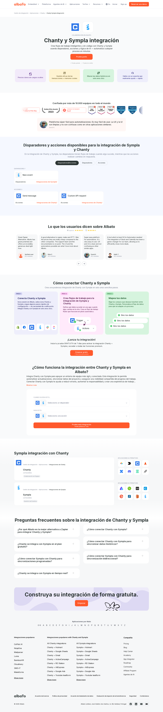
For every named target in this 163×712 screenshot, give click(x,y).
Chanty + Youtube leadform (59, 675)
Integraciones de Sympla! (46, 182)
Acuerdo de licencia (42, 696)
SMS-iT (17, 668)
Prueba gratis (81, 57)
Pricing (126, 644)
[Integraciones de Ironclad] (137, 471)
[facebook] (131, 704)
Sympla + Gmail (83, 655)
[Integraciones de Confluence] (121, 471)
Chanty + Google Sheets (57, 651)
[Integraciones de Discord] (129, 471)
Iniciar (115, 4)
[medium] (146, 704)
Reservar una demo (139, 4)
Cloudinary (18, 664)
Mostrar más (32, 385)
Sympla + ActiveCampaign (87, 659)
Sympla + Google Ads (85, 671)
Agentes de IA (129, 674)
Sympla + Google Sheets (86, 651)
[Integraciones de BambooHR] (129, 488)
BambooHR (19, 660)
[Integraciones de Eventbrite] (121, 496)
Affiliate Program (130, 671)
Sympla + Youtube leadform (88, 675)
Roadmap (127, 663)
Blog (125, 647)
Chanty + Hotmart (54, 647)
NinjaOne (18, 648)
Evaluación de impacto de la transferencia (111, 696)
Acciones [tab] (101, 163)
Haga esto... (37, 410)
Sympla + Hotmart (84, 647)
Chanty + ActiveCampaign (58, 659)
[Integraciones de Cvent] (145, 488)
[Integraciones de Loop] (145, 471)
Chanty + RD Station (55, 663)
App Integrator (129, 659)
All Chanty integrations (56, 643)
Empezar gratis (81, 353)
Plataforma (46, 4)
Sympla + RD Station (85, 663)
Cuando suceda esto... (41, 397)
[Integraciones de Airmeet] (121, 488)
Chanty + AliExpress (55, 667)
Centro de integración (21, 13)
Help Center (128, 651)
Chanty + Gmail (53, 655)
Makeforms (19, 672)
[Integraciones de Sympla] (145, 496)
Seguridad (132, 696)
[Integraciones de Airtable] (121, 463)
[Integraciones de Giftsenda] (129, 496)
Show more (18, 678)
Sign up (124, 4)
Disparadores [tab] (87, 163)
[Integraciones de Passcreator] (137, 496)
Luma (16, 656)
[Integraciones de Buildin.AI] (129, 463)
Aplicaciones (75, 4)
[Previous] (79, 263)
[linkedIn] (136, 704)
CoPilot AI (18, 644)
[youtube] (141, 704)
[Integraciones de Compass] (145, 463)
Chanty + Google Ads (56, 671)
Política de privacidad (59, 696)
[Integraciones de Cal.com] (137, 488)
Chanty (42, 13)
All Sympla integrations (86, 643)
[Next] (84, 263)
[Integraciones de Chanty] (137, 463)
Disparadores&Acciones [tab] (67, 163)
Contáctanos (144, 696)
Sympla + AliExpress (85, 667)
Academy (127, 655)
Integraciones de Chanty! (47, 203)
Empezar (81, 603)
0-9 (39, 625)
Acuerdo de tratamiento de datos (82, 696)
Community (128, 667)
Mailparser (18, 652)
